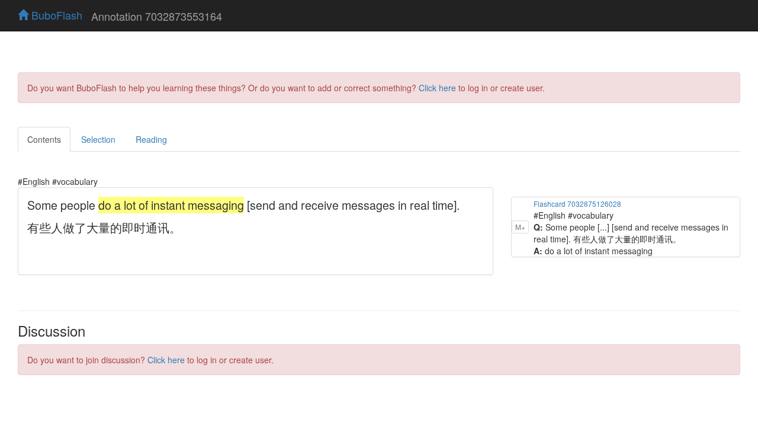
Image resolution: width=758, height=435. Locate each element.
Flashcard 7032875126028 (577, 204)
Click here (437, 88)
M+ (520, 227)
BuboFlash (55, 15)
